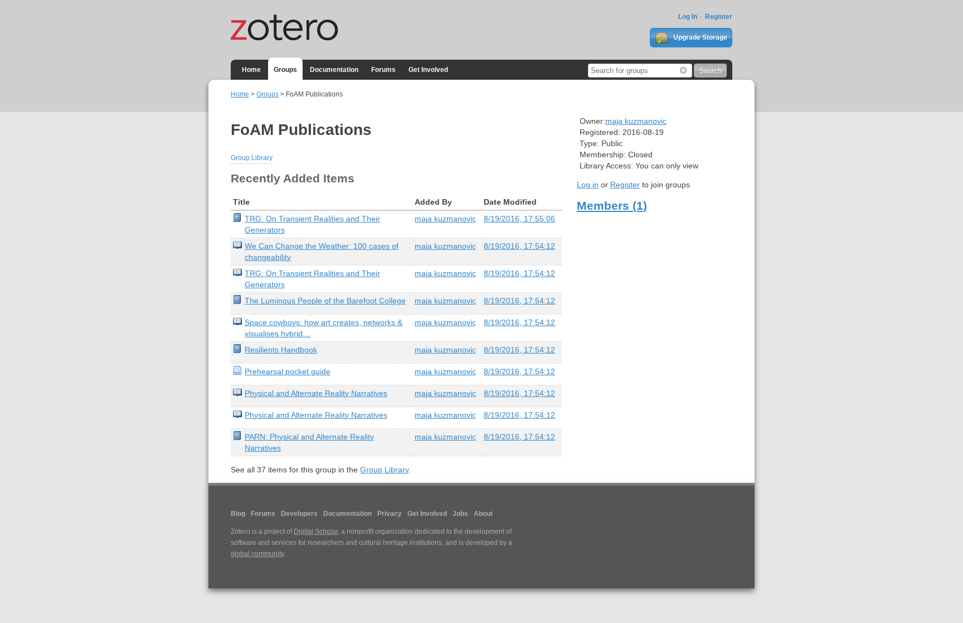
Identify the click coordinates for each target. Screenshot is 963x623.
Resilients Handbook (281, 349)
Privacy (389, 514)
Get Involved (428, 70)
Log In (687, 17)
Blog (238, 514)
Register (718, 17)
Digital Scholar (316, 531)
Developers (299, 514)
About (483, 514)
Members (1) (612, 205)
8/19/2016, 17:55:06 (519, 218)
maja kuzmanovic (445, 218)
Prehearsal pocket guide (287, 371)
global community (257, 554)
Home (251, 70)
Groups (285, 70)
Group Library (252, 158)
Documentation (334, 70)
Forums (383, 70)
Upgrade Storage (699, 37)
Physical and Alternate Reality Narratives (316, 393)
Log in (588, 184)
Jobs (460, 514)
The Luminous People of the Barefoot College (325, 300)
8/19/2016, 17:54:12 (519, 246)
